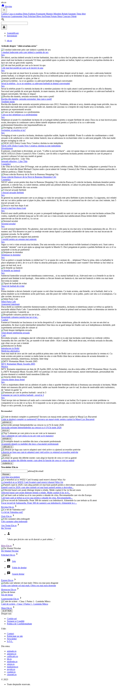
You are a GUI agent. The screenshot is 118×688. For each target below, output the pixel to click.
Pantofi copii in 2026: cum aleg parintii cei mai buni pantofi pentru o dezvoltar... (37, 487)
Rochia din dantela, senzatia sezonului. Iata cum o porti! (26, 99)
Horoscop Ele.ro (8, 589)
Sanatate (72, 14)
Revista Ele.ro (7, 507)
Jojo (14, 561)
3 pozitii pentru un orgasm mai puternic (19, 239)
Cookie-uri (12, 618)
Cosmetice (6, 164)
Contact (10, 633)
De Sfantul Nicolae (10, 551)
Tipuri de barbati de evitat (12, 286)
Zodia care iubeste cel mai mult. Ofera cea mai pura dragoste (28, 585)
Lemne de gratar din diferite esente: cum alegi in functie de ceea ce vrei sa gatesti (37, 460)
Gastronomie (17, 16)
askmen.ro (11, 654)
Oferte (74, 16)
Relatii (65, 14)
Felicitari (32, 16)
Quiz (25, 16)
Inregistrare (12, 35)
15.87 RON (7, 611)
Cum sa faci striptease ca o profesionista (19, 114)
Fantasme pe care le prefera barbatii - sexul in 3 (22, 395)
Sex (3, 55)
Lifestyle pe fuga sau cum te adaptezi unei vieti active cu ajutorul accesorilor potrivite (39, 452)
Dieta (25, 14)
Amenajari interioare (10, 304)
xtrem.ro (11, 664)
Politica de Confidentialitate (19, 624)
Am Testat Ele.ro (9, 525)
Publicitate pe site (15, 636)
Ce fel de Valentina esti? (12, 512)
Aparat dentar (18, 574)
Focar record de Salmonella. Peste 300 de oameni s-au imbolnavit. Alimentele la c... (39, 503)
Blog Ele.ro (6, 545)
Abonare (5, 474)
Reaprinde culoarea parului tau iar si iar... (19, 317)
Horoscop (6, 16)
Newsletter (12, 639)
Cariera (4, 14)
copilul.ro (11, 672)
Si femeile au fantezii (10, 270)
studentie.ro (12, 661)
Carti (3, 335)
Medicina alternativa (10, 351)
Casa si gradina (15, 14)
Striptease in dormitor (11, 255)
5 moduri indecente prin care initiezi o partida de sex (24, 52)
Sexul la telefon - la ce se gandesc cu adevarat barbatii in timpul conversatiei (35, 83)
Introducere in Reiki (10, 348)
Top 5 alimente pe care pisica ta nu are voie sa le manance (27, 436)
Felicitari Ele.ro (8, 555)
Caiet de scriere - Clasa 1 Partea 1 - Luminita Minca (24, 604)
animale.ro (11, 651)
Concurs (67, 16)
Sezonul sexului (8, 223)
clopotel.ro (12, 674)
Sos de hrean (7, 595)
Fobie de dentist (19, 567)
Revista (8, 6)
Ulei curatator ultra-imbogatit (14, 521)
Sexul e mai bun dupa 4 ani (13, 208)
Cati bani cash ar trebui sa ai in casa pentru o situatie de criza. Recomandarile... (37, 498)
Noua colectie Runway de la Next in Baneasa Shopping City (28, 177)
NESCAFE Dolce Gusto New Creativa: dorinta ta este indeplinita (31, 146)
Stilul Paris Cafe (8, 301)
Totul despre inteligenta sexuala (15, 333)
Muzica (4, 366)
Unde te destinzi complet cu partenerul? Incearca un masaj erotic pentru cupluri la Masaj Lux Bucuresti (47, 419)
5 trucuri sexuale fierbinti (12, 192)
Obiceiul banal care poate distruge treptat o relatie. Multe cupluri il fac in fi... (35, 492)
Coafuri (4, 320)
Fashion (32, 14)
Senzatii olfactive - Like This (14, 161)
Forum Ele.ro (7, 580)
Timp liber (81, 14)
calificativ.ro (12, 656)
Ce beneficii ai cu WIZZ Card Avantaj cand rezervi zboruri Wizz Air (32, 482)
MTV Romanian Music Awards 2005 (18, 364)
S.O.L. (10, 641)
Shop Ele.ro (6, 608)
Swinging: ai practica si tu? (13, 130)
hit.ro (9, 659)
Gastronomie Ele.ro (10, 599)
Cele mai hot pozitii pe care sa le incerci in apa (22, 68)
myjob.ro (11, 669)
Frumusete (41, 14)
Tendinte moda (8, 101)
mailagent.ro (12, 666)
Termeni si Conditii (15, 621)
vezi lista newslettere (10, 477)
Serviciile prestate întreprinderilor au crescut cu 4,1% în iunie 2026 (31, 427)
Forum (54, 16)
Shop (60, 16)
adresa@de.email (35, 471)
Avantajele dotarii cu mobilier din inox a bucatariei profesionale (30, 444)
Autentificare (13, 33)
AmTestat (46, 16)
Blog (38, 16)
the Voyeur (6, 528)
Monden (58, 14)
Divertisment (7, 148)
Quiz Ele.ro (6, 516)
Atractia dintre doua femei (13, 379)
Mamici (50, 14)
